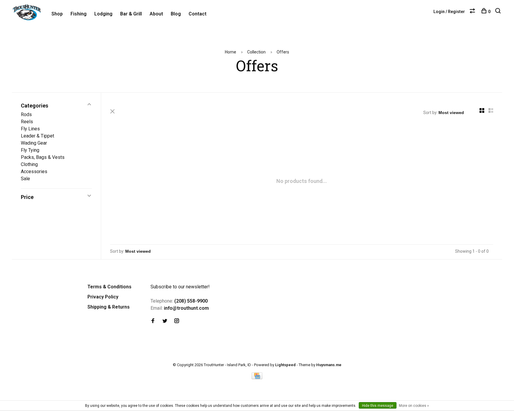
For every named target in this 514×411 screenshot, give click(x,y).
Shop (57, 14)
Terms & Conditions (109, 287)
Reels (27, 121)
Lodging (103, 14)
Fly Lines (30, 129)
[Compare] (473, 11)
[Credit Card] (257, 377)
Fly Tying (30, 150)
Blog (176, 14)
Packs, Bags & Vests (43, 157)
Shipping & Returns (108, 307)
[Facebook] (153, 321)
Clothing (29, 164)
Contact (197, 14)
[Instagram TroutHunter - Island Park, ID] (176, 321)
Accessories (34, 171)
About (156, 14)
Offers (283, 52)
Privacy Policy (102, 297)
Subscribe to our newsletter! (180, 287)
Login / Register (449, 11)
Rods (26, 114)
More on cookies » (414, 406)
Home (230, 52)
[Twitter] (164, 321)
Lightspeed (285, 365)
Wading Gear (34, 143)
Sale (25, 178)
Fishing (78, 14)
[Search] (498, 11)
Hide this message (377, 406)
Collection (256, 52)
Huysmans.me (328, 365)
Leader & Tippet (37, 136)
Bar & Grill (131, 14)
